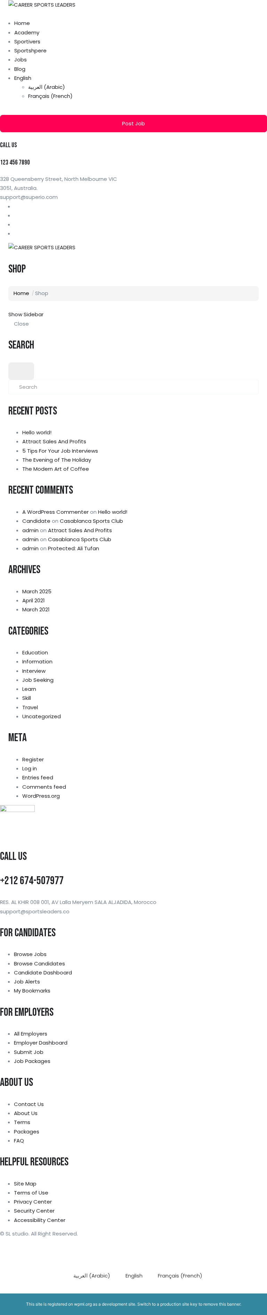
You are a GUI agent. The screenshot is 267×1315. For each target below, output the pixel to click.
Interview (34, 671)
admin (30, 530)
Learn (29, 689)
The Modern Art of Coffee (55, 468)
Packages (26, 1131)
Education (35, 652)
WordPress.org (41, 795)
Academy (26, 32)
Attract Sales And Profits (54, 441)
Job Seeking (38, 680)
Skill (26, 698)
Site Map (25, 1183)
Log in (29, 768)
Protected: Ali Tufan (73, 548)
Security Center (34, 1210)
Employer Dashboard (40, 1042)
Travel (30, 707)
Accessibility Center (39, 1220)
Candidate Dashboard (43, 972)
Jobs (20, 59)
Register (33, 759)
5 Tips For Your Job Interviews (60, 450)
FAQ (19, 1140)
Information (37, 661)
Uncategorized (41, 716)
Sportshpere (30, 50)
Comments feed (44, 786)
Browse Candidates (39, 963)
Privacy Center (33, 1201)
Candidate (36, 521)
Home (22, 23)
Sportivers (27, 41)
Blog (19, 69)
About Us (26, 1113)
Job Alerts (27, 981)
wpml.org (83, 1304)
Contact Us (29, 1104)
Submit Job (28, 1052)
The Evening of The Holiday (56, 459)
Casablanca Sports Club (91, 521)
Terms (22, 1122)
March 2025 (36, 591)
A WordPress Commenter (55, 512)
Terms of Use (31, 1192)
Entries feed (37, 777)
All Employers (30, 1033)
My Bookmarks (32, 990)
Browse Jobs (30, 954)
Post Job (133, 123)
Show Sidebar (25, 314)
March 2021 (36, 609)
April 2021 (33, 600)
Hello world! (36, 432)
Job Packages (32, 1061)
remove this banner (221, 1304)
